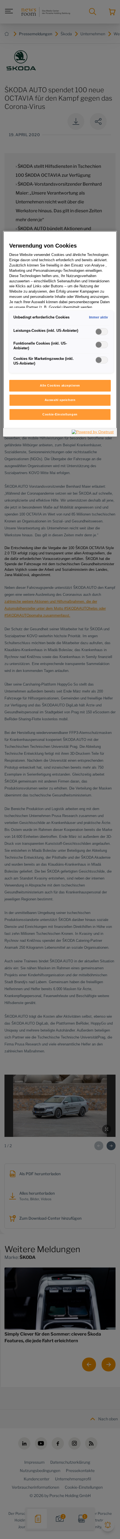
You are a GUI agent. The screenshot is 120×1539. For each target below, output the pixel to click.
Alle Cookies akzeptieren (60, 385)
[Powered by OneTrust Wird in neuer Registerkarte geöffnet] (93, 433)
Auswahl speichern (60, 400)
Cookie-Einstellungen (59, 414)
